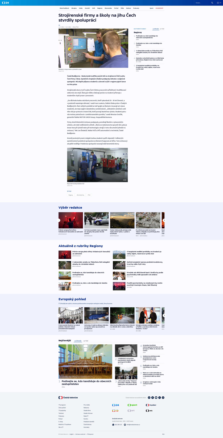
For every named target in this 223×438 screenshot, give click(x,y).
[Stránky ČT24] (115, 405)
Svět (93, 8)
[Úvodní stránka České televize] (68, 397)
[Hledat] (212, 3)
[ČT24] (5, 3)
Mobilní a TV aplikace (65, 424)
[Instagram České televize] (149, 397)
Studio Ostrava (88, 413)
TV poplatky (62, 410)
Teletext (61, 413)
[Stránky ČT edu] (149, 410)
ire (59, 25)
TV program (62, 405)
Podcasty (136, 8)
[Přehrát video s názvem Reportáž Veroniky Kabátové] (97, 165)
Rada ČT (86, 416)
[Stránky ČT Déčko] (115, 410)
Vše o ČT (61, 427)
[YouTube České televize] (156, 397)
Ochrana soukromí (80, 434)
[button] (97, 165)
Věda (122, 8)
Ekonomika (108, 8)
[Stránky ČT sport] (132, 405)
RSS (163, 434)
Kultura (128, 8)
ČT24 (89, 195)
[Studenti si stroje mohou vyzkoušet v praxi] (93, 48)
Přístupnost (90, 434)
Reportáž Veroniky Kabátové (75, 183)
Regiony (99, 8)
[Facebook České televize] (152, 397)
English (71, 434)
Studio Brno (87, 410)
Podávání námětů (89, 421)
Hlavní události (64, 8)
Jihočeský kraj (80, 195)
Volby (80, 8)
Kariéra (86, 419)
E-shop (61, 421)
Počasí (116, 8)
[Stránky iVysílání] (151, 405)
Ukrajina (74, 8)
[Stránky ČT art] (131, 410)
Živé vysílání (62, 408)
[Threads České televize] (163, 397)
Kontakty (86, 427)
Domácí (87, 8)
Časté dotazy (87, 424)
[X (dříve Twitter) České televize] (159, 397)
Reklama (86, 408)
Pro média (87, 405)
